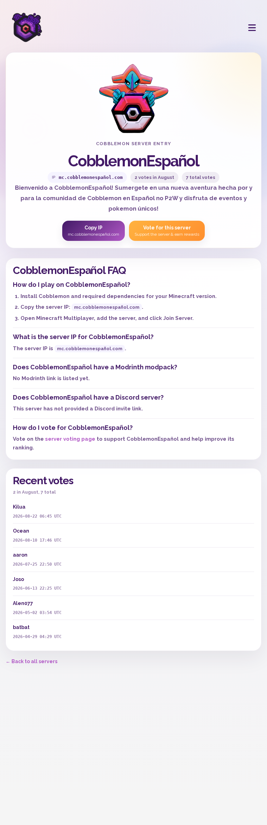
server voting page (70, 439)
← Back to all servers (31, 661)
